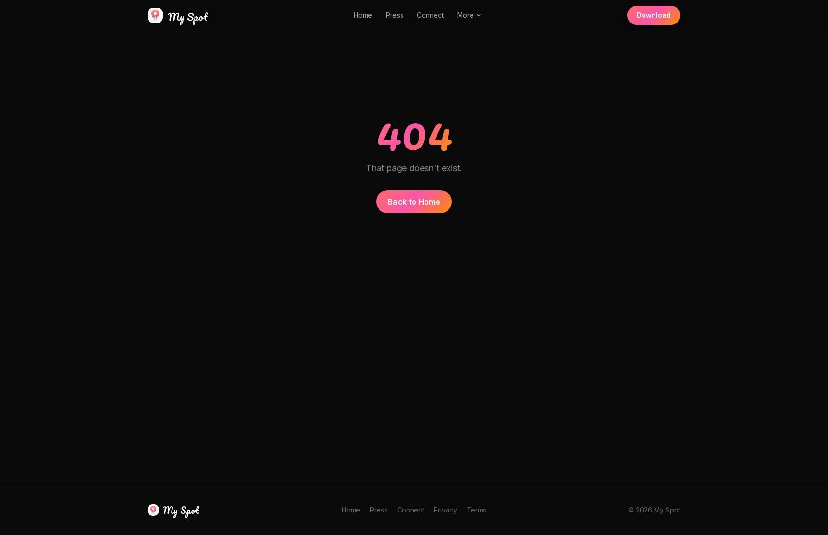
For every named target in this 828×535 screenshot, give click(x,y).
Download (654, 15)
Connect (430, 15)
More (465, 15)
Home (363, 15)
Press (394, 15)
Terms (476, 510)
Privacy (445, 510)
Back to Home (414, 201)
